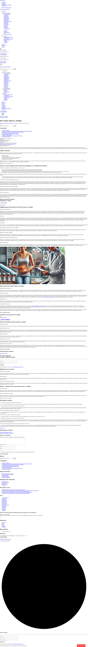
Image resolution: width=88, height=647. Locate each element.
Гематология (6, 14)
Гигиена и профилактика (8, 94)
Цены (3, 46)
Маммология (6, 20)
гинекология (2, 427)
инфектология (4, 501)
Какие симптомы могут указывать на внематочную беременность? (12, 405)
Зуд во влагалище (5, 475)
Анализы (5, 30)
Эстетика (5, 42)
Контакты (3, 5)
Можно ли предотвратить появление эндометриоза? (9, 410)
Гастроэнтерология (7, 13)
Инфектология (6, 18)
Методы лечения (5, 482)
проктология (4, 506)
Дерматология (6, 17)
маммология (4, 504)
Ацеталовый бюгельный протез (20, 491)
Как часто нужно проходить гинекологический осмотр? (10, 414)
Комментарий (2, 444)
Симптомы (2, 139)
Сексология (6, 84)
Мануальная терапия (7, 21)
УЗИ (5, 33)
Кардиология (6, 19)
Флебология (6, 26)
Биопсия (5, 31)
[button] (44, 402)
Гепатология (6, 15)
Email (1, 448)
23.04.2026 (28, 493)
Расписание (4, 45)
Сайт (1, 450)
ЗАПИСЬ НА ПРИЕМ (4, 117)
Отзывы (3, 3)
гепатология (4, 498)
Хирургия (6, 27)
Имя (1, 446)
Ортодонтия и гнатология (8, 38)
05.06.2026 (36, 490)
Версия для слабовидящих (6, 7)
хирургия (3, 510)
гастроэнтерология (5, 497)
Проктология (6, 83)
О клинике (4, 2)
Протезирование (7, 39)
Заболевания (4, 481)
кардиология (4, 502)
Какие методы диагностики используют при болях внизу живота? (12, 418)
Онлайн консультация (8, 34)
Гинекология (6, 16)
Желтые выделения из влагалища (8, 474)
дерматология (4, 500)
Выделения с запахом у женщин (7, 473)
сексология (4, 507)
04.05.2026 (30, 492)
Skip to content (2, 0)
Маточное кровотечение (6, 477)
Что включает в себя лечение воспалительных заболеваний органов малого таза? (14, 423)
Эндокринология (7, 28)
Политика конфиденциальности (5, 539)
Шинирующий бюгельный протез (28, 490)
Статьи (3, 485)
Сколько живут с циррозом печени (22, 492)
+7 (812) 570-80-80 (3, 50)
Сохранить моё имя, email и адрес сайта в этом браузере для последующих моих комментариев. (17, 452)
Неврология (6, 22)
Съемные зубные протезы (16, 489)
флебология (4, 509)
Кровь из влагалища (5, 476)
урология (3, 508)
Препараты (4, 483)
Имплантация (6, 95)
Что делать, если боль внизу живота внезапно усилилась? (10, 402)
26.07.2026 (23, 489)
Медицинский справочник (6, 4)
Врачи (3, 44)
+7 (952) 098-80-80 (3, 53)
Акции (3, 47)
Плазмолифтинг (7, 32)
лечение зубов (4, 503)
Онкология (6, 23)
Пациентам (4, 107)
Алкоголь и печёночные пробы (20, 493)
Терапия (5, 40)
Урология (5, 25)
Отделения (4, 11)
